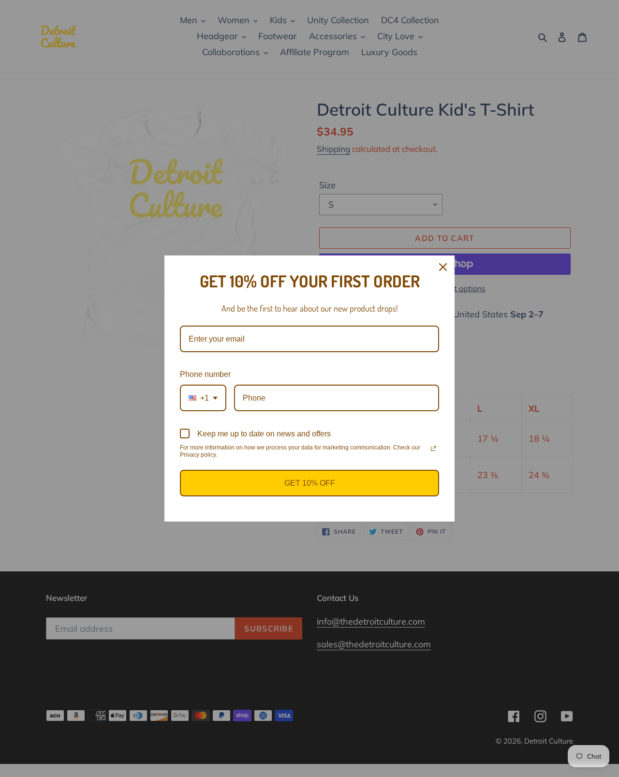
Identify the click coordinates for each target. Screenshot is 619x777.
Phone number (205, 374)
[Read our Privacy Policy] (433, 448)
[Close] (443, 267)
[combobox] (203, 398)
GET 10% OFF (309, 483)
